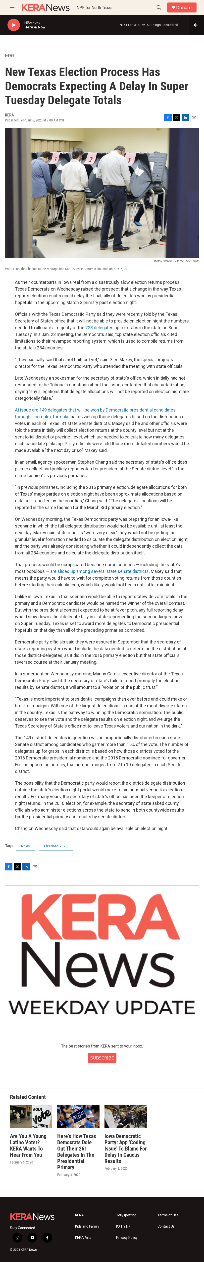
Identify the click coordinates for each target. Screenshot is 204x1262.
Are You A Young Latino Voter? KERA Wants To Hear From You (28, 1145)
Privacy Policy (127, 1238)
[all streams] (196, 25)
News (9, 55)
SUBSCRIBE (102, 1058)
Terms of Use (168, 1215)
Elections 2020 (56, 846)
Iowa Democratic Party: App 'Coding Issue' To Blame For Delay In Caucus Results (125, 1148)
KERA (79, 1215)
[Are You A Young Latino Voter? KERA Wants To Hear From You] (31, 1116)
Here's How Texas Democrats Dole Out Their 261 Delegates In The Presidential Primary (76, 1151)
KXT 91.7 (123, 1226)
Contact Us (166, 1226)
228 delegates (99, 327)
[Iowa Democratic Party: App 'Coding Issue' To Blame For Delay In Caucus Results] (125, 1116)
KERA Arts (83, 1238)
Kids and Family (87, 1226)
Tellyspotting (126, 1215)
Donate (184, 7)
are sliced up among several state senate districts (99, 571)
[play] (14, 25)
